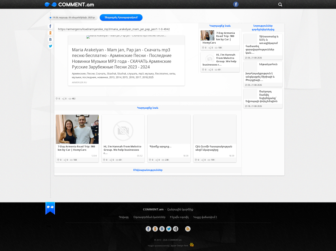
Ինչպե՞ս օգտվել (179, 217)
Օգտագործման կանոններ (149, 217)
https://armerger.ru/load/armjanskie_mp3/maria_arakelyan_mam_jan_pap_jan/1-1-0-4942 (114, 29)
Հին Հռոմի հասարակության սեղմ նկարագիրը (213, 148)
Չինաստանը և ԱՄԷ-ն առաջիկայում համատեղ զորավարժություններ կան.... (262, 44)
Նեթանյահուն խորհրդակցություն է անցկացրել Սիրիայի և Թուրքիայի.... (261, 72)
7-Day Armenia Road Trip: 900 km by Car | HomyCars (219, 38)
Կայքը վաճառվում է (205, 217)
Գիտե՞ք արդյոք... (161, 146)
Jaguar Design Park (179, 245)
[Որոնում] (280, 5)
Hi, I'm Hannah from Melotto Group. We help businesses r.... (219, 59)
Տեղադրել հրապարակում (121, 17)
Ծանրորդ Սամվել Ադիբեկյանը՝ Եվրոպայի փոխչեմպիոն (261, 96)
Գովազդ (124, 217)
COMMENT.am (69, 4)
